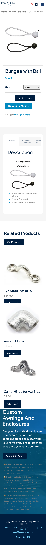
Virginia (35, 477)
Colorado (12, 510)
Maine (26, 510)
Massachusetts (19, 507)
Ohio (27, 507)
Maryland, (21, 501)
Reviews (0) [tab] (39, 141)
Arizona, (14, 501)
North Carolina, (30, 501)
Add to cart (25, 98)
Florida (12, 504)
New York (19, 504)
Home (4, 11)
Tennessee (20, 510)
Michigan (32, 507)
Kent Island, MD (27, 467)
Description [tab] (12, 140)
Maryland (15, 491)
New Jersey (18, 480)
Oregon (34, 498)
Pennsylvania (8, 480)
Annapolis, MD (19, 470)
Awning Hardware (17, 11)
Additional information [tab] (26, 141)
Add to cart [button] (12, 404)
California (26, 498)
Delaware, (7, 501)
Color (7, 87)
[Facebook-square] (36, 4)
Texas (6, 510)
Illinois (39, 507)
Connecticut (8, 507)
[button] (42, 4)
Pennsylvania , (10, 498)
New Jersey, (19, 498)
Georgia (32, 504)
